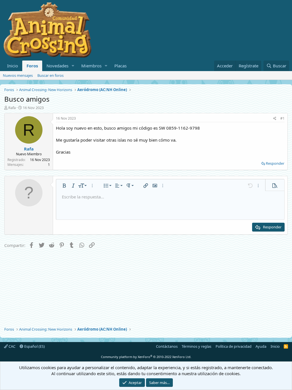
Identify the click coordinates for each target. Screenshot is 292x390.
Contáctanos (167, 346)
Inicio (12, 66)
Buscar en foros (50, 75)
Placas (120, 66)
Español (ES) (34, 346)
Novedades (57, 66)
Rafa (12, 107)
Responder (275, 163)
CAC (11, 346)
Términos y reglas (196, 346)
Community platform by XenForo (146, 357)
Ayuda (261, 346)
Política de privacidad (234, 346)
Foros (32, 66)
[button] (73, 66)
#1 (282, 118)
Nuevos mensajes (18, 75)
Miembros (91, 66)
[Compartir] (274, 118)
